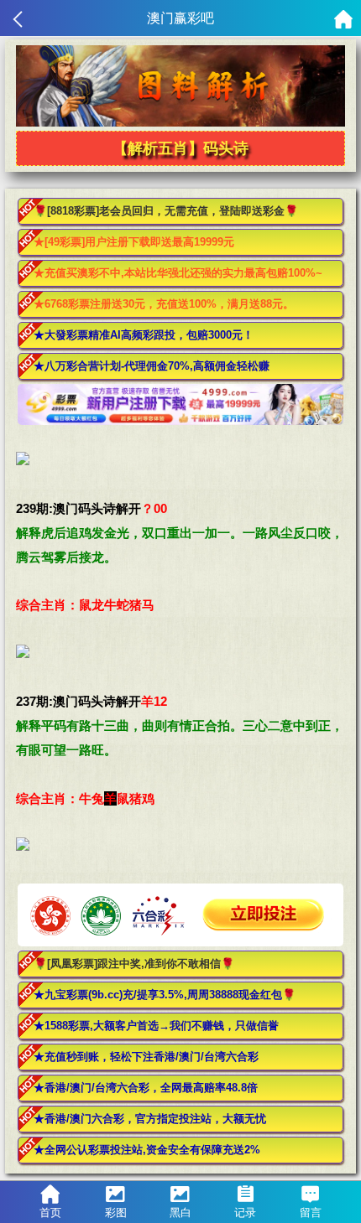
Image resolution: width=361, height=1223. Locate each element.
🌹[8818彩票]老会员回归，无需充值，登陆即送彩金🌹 (166, 211)
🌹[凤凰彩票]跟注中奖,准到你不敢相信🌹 (134, 963)
